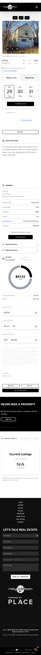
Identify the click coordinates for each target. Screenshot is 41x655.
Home (21, 502)
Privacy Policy (9, 652)
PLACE (27, 632)
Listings (20, 505)
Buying (20, 508)
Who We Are (20, 519)
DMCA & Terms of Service (22, 652)
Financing (20, 513)
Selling (20, 511)
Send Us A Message (20, 577)
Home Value (20, 516)
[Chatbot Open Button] (36, 649)
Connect (20, 522)
